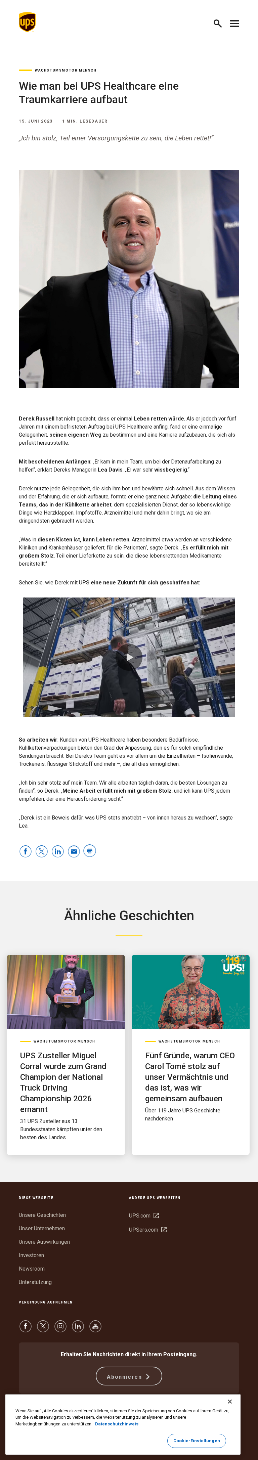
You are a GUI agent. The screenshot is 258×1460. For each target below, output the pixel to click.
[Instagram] (60, 1329)
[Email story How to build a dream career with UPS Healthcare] (74, 852)
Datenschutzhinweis (116, 1423)
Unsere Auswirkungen (44, 1242)
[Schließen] (229, 1401)
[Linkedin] (78, 1329)
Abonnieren (125, 1377)
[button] (220, 22)
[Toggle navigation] (234, 22)
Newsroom (32, 1269)
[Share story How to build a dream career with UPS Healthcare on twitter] (41, 852)
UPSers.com (148, 1230)
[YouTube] (95, 1329)
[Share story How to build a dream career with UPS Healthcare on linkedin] (57, 852)
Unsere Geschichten (42, 1215)
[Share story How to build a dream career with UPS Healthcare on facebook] (25, 852)
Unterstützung (35, 1282)
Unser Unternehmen (42, 1228)
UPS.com (144, 1215)
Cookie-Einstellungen (196, 1440)
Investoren (31, 1255)
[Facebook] (25, 1329)
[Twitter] (43, 1329)
